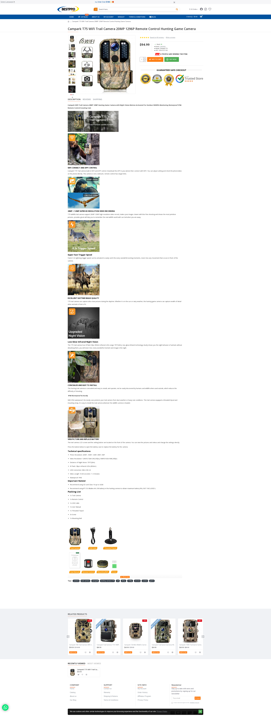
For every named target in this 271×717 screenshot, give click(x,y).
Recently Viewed (76, 663)
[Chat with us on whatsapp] (5, 707)
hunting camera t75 (107, 581)
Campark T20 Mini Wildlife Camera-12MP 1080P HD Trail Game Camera (136, 645)
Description (74, 99)
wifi (118, 581)
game (152, 581)
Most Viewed (94, 663)
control (144, 581)
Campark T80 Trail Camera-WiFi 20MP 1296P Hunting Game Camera (81, 645)
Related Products (77, 614)
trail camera (85, 581)
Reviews (87, 99)
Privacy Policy (162, 711)
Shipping (97, 99)
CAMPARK (163, 46)
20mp (123, 581)
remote (137, 581)
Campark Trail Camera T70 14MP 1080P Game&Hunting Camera (108, 645)
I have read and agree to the (186, 702)
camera (76, 581)
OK (200, 711)
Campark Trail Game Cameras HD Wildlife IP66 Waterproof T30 (163, 645)
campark (95, 581)
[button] (72, 37)
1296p (130, 581)
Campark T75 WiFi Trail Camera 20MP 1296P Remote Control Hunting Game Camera (88, 670)
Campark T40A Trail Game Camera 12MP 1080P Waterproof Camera (191, 645)
